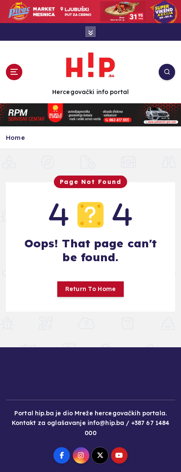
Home (15, 138)
